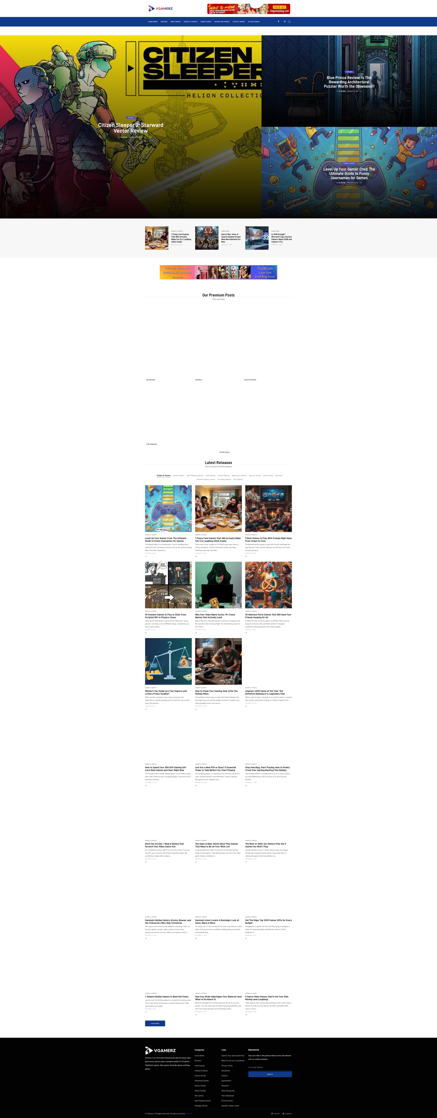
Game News (199, 1056)
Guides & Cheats (201, 1071)
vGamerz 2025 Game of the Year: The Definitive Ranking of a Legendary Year (265, 692)
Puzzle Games (227, 1101)
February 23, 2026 (352, 91)
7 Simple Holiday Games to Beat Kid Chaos (166, 996)
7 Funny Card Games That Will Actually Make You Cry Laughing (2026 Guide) (218, 539)
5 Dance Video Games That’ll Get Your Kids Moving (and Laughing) (266, 998)
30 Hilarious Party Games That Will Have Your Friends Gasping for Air (268, 616)
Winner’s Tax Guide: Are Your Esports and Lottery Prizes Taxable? (166, 692)
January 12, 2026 (250, 629)
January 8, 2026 (150, 706)
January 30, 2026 (150, 629)
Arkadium (225, 1086)
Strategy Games (201, 1106)
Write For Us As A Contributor (233, 1061)
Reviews (198, 1061)
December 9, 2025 (250, 935)
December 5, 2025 (150, 1009)
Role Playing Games (203, 1101)
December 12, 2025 (150, 935)
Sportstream (226, 1081)
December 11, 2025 (201, 935)
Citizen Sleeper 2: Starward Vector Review (130, 128)
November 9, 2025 (200, 1011)
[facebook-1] (278, 21)
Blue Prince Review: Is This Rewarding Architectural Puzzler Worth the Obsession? (349, 81)
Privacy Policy (227, 1066)
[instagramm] (285, 21)
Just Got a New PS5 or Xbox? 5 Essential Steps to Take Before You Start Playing (215, 768)
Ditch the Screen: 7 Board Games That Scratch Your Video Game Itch (164, 845)
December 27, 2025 (150, 782)
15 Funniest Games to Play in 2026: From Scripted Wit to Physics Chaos (165, 616)
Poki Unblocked (227, 1096)
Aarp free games (228, 1091)
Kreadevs (188, 1114)
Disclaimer (225, 1071)
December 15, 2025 (201, 859)
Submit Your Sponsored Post (232, 1056)
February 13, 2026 (226, 245)
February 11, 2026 (277, 245)
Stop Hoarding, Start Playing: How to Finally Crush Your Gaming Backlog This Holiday (267, 768)
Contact (224, 1076)
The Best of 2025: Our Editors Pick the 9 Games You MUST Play (265, 845)
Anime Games (200, 1076)
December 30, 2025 (251, 703)
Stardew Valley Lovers (230, 1106)
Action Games (200, 1091)
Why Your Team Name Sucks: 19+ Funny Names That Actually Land (215, 616)
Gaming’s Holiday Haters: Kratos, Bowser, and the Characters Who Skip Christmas (168, 921)
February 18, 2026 (176, 245)
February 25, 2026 (134, 137)
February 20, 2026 (352, 183)
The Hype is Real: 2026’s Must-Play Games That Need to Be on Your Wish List (216, 845)
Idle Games (199, 1096)
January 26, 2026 (200, 629)
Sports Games (200, 1086)
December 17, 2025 (251, 782)
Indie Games (200, 1066)
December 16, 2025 (150, 859)
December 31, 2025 (201, 706)
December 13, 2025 (251, 859)
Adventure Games (202, 1081)
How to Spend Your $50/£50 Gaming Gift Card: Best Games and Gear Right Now (165, 768)
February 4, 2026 (250, 553)
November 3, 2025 (250, 1011)
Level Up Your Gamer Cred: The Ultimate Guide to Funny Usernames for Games (349, 173)
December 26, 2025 (201, 782)
